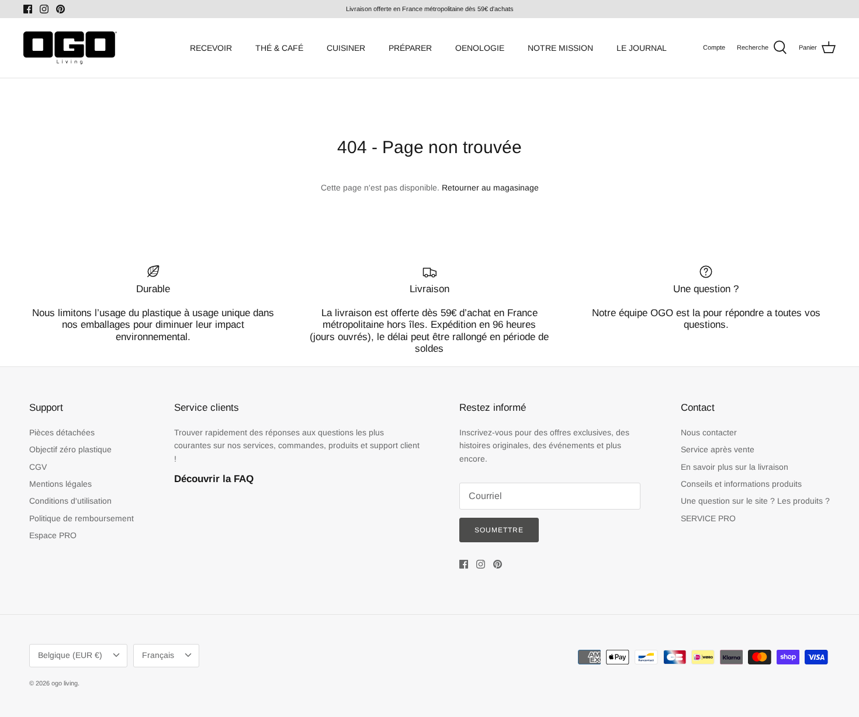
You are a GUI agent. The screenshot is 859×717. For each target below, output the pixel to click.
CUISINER (346, 48)
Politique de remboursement (81, 518)
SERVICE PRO (708, 518)
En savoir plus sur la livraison (734, 467)
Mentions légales (60, 484)
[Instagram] (44, 9)
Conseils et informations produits (741, 484)
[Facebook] (27, 9)
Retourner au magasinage (490, 187)
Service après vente (717, 449)
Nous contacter (709, 432)
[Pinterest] (60, 9)
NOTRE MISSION (560, 48)
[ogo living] (70, 48)
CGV (38, 467)
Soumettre (499, 530)
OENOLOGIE (479, 48)
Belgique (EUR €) (70, 655)
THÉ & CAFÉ (279, 48)
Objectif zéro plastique (70, 449)
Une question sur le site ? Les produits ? (755, 500)
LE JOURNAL (641, 48)
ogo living (64, 683)
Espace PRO (53, 535)
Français (158, 655)
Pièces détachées (62, 432)
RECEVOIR (211, 48)
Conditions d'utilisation (70, 500)
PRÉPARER (410, 48)
